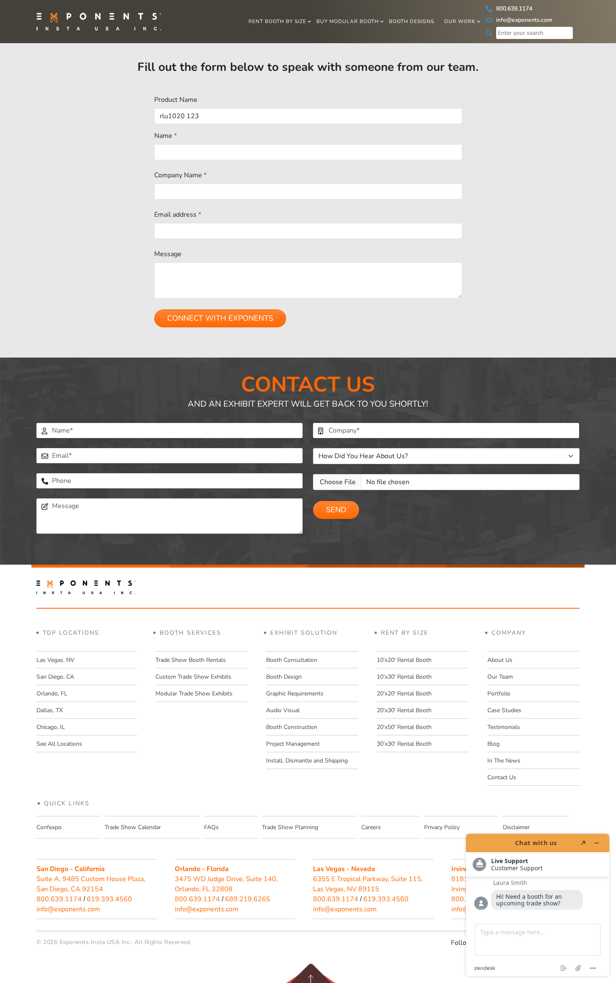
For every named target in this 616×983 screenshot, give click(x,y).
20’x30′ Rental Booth (404, 710)
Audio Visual (283, 710)
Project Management (293, 744)
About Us (499, 660)
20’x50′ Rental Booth (404, 727)
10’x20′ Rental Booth (404, 660)
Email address (177, 214)
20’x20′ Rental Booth (404, 694)
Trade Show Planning (290, 827)
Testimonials (503, 727)
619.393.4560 (109, 899)
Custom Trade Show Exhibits (193, 677)
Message (167, 254)
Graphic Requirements (295, 694)
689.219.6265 (247, 899)
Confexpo (49, 827)
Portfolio (498, 694)
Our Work (460, 21)
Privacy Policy (442, 827)
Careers (371, 827)
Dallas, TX (49, 710)
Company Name (180, 175)
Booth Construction (291, 727)
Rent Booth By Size (277, 21)
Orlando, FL (51, 694)
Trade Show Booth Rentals (190, 660)
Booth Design (284, 677)
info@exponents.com (523, 20)
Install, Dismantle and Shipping (307, 761)
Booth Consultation (291, 660)
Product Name (175, 99)
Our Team (500, 677)
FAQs (211, 827)
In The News (503, 761)
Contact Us (501, 777)
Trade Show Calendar (133, 827)
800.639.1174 (513, 9)
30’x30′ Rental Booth (404, 744)
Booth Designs (411, 21)
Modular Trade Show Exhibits (194, 694)
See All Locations (59, 744)
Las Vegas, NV (55, 660)
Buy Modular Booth (347, 21)
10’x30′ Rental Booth (404, 677)
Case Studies (504, 710)
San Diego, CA (55, 677)
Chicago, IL (50, 727)
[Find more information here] (537, 905)
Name (165, 135)
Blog (493, 744)
